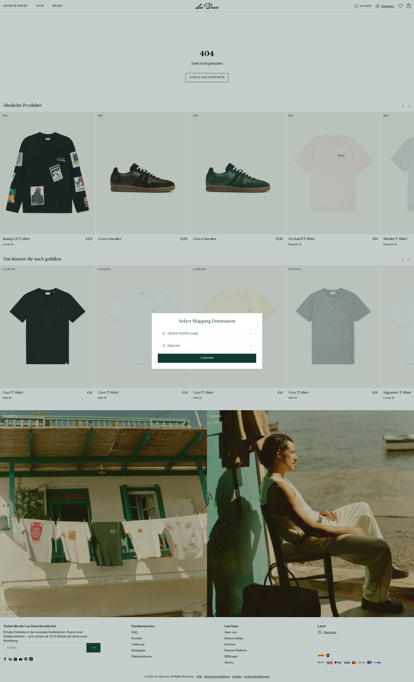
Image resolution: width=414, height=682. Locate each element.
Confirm (207, 358)
